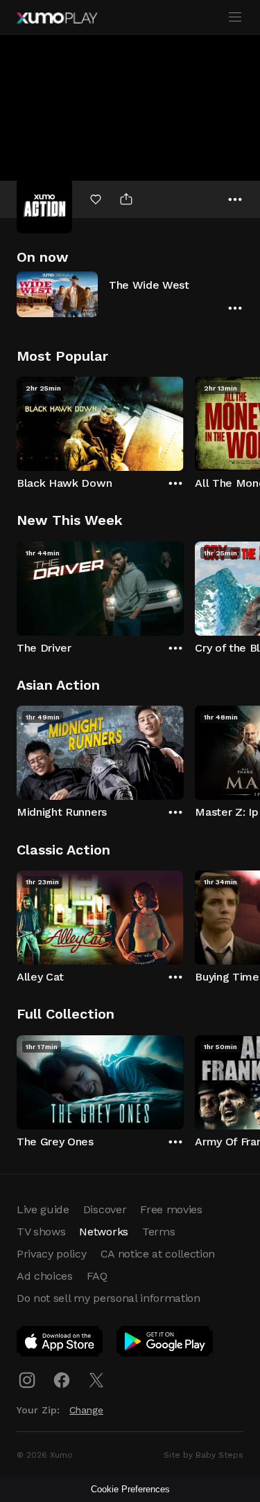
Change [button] (86, 1409)
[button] (130, 293)
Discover (104, 1209)
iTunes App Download (60, 1344)
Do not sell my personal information (108, 1298)
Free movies (171, 1209)
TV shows (41, 1231)
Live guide (43, 1209)
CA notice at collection (158, 1253)
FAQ (97, 1275)
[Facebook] (61, 1380)
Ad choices (45, 1275)
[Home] (57, 18)
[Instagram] (27, 1380)
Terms (158, 1231)
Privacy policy (52, 1253)
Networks (103, 1231)
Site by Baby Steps (203, 1455)
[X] (96, 1380)
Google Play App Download (165, 1344)
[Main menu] (235, 17)
